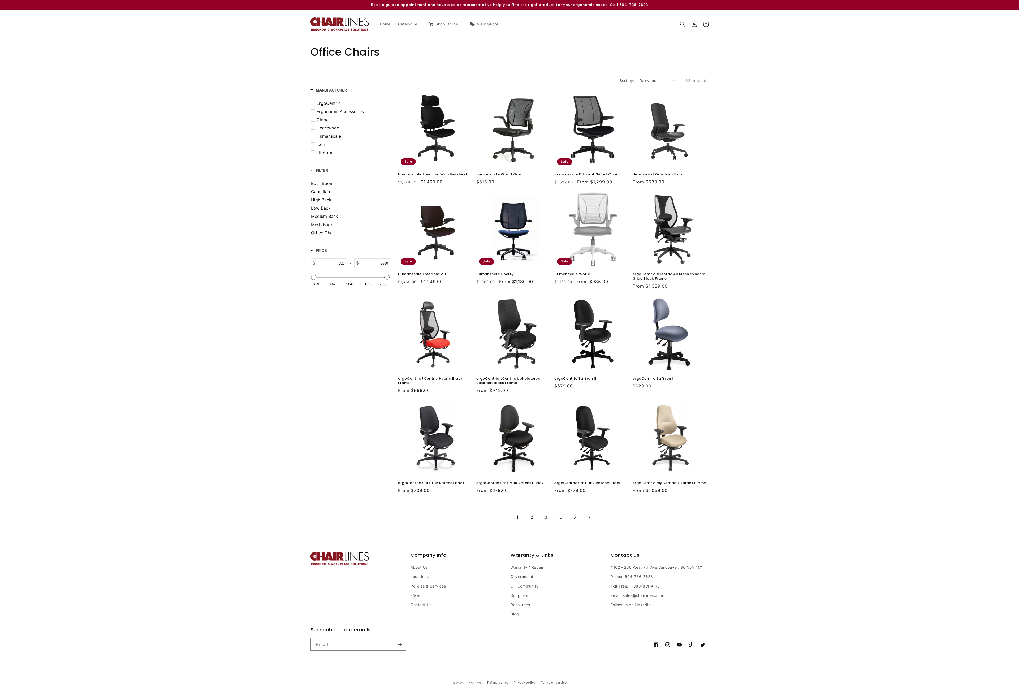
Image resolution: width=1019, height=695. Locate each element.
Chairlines (474, 683)
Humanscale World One (498, 174)
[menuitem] (385, 24)
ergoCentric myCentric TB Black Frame (669, 483)
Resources (520, 604)
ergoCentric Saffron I (653, 379)
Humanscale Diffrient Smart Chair (586, 174)
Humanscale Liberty (495, 274)
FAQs (415, 595)
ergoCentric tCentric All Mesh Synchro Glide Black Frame (669, 276)
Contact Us (421, 604)
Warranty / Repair (527, 567)
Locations (420, 576)
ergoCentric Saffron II (575, 379)
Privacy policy (525, 682)
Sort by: (627, 80)
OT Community (524, 586)
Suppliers (519, 595)
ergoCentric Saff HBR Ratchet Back (587, 483)
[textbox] (331, 263)
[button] (682, 24)
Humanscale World (572, 274)
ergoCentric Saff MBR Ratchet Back (510, 483)
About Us (419, 567)
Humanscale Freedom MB (422, 274)
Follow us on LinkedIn (631, 604)
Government (522, 576)
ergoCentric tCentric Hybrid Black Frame (430, 381)
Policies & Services (428, 586)
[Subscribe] (400, 644)
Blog (515, 614)
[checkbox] (351, 103)
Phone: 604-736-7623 (632, 576)
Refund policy (497, 682)
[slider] (313, 277)
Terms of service (554, 682)
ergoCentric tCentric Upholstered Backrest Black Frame (508, 381)
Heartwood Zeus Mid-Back (658, 174)
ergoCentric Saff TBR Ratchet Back (431, 483)
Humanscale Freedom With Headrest (432, 174)
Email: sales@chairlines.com (637, 595)
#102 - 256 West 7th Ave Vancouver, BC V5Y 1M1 (657, 567)
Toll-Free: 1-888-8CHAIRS (635, 586)
